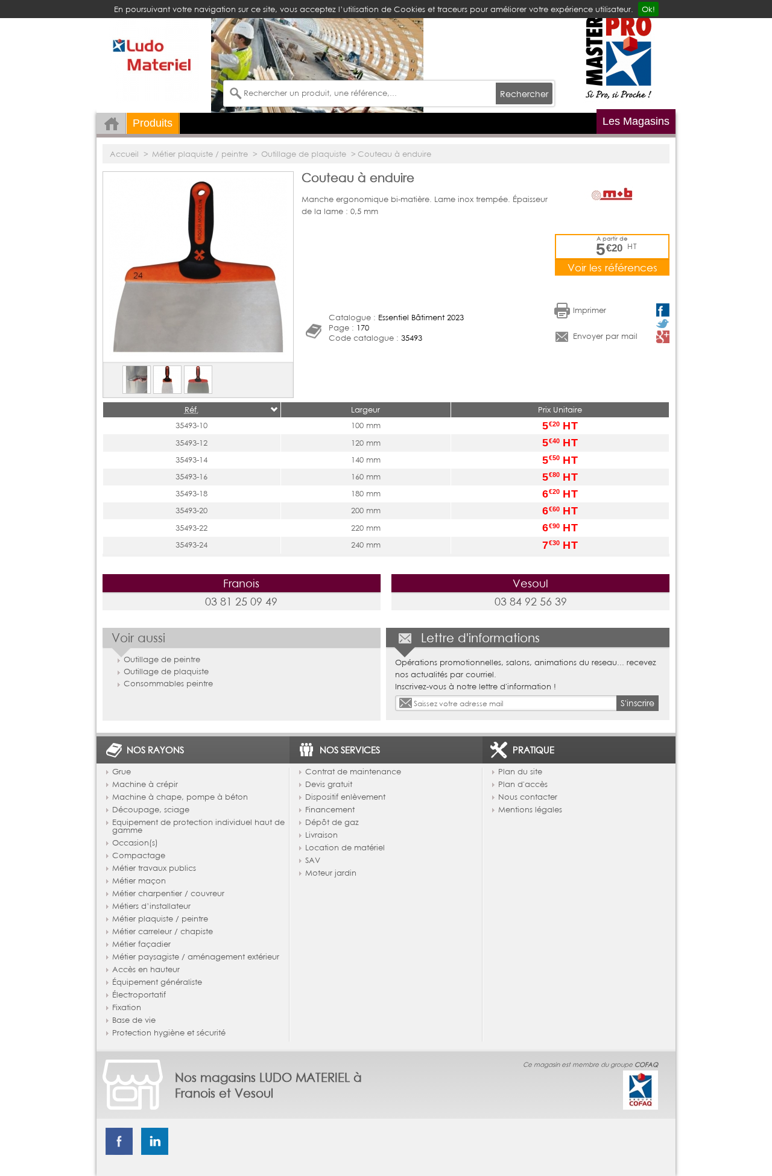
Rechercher (524, 94)
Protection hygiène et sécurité (169, 1033)
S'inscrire (637, 703)
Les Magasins (636, 121)
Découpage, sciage (150, 810)
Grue (121, 772)
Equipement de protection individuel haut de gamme (198, 826)
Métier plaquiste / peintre (160, 919)
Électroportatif (139, 995)
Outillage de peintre (162, 659)
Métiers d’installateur (151, 906)
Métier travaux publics (154, 868)
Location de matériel (345, 848)
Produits (152, 123)
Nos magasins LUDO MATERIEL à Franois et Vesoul (268, 1085)
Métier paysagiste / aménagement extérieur (195, 957)
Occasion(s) (135, 843)
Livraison (321, 835)
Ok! (648, 9)
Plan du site (520, 772)
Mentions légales (530, 810)
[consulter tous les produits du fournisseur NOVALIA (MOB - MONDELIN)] (612, 193)
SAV (312, 860)
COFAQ (646, 1064)
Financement (330, 810)
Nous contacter (527, 797)
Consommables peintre (168, 683)
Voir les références (612, 267)
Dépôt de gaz (332, 822)
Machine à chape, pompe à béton (180, 797)
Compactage (138, 856)
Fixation (126, 1008)
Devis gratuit (328, 784)
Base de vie (134, 1020)
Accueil (111, 123)
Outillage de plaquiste (166, 671)
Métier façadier (141, 944)
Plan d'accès (523, 784)
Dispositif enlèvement (345, 797)
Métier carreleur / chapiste (162, 932)
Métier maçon (139, 881)
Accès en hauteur (146, 970)
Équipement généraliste (157, 982)
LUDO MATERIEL (154, 57)
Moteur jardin (330, 873)
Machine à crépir (145, 784)
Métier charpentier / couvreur (168, 894)
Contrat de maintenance (353, 772)
